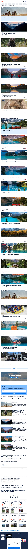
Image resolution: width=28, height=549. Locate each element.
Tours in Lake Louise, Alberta (4, 531)
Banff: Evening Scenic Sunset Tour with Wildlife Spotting (5, 502)
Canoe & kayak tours (4, 462)
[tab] (7, 476)
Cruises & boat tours (4, 465)
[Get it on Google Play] (9, 535)
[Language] (23, 1)
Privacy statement (22, 396)
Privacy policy (13, 537)
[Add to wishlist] (26, 7)
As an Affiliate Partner (23, 537)
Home (2, 530)
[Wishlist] (21, 1)
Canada (5, 530)
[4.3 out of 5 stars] (14, 497)
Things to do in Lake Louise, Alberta (14, 530)
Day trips (3, 464)
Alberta (7, 530)
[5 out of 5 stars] (5, 503)
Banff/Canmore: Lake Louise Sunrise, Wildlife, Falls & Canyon (22, 516)
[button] (14, 14)
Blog (18, 537)
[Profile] (25, 1)
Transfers (3, 463)
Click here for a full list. (19, 487)
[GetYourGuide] (2, 1)
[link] (14, 14)
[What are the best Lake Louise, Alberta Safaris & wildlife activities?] (26, 469)
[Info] (15, 5)
